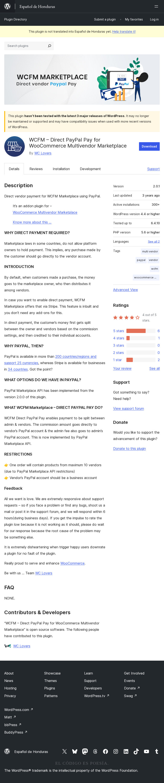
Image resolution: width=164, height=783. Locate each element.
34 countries (18, 369)
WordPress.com (18, 710)
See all (154, 368)
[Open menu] (157, 6)
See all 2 (154, 241)
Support (153, 169)
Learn (88, 673)
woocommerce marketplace (146, 277)
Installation (61, 169)
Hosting (10, 688)
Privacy (10, 696)
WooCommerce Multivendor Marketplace (45, 212)
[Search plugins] (49, 46)
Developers (93, 688)
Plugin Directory (15, 19)
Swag (130, 696)
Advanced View (125, 290)
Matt (10, 717)
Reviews (36, 169)
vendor (153, 260)
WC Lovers (42, 153)
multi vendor (150, 251)
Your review (122, 368)
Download (149, 146)
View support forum (128, 408)
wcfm (154, 268)
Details (14, 169)
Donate (132, 688)
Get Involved (134, 673)
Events (129, 681)
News (8, 681)
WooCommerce (72, 563)
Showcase (52, 673)
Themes (50, 681)
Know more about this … (32, 222)
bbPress (13, 725)
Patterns (51, 696)
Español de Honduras (31, 752)
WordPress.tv (97, 696)
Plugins (49, 688)
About (9, 673)
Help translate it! (124, 31)
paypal (141, 260)
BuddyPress (16, 732)
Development (90, 169)
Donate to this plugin (129, 448)
